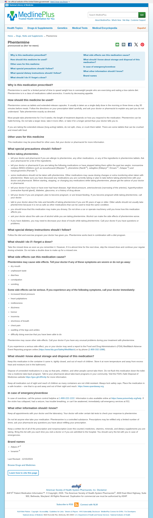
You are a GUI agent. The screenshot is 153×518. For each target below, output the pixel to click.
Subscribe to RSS (64, 504)
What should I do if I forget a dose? (28, 77)
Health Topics (15, 28)
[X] (136, 44)
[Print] (123, 44)
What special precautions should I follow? (32, 68)
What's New (116, 20)
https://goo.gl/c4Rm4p (36, 377)
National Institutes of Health (120, 515)
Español (141, 28)
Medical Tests (80, 28)
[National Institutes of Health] (7, 5)
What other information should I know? (103, 71)
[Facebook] (130, 44)
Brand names (90, 75)
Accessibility (43, 511)
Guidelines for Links (56, 511)
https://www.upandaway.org (91, 386)
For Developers (130, 511)
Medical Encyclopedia (104, 28)
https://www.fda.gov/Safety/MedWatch (57, 349)
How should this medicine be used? (28, 59)
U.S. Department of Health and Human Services (92, 515)
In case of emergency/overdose (99, 66)
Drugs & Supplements (40, 28)
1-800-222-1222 (67, 398)
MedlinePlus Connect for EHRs (112, 511)
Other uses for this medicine (24, 64)
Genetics (62, 28)
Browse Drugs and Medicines (21, 465)
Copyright (34, 511)
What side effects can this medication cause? (106, 55)
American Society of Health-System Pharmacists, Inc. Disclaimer (76, 490)
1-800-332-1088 (96, 349)
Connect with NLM (89, 504)
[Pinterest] (142, 44)
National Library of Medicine (21, 5)
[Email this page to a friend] (117, 44)
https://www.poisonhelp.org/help (126, 398)
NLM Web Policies (23, 511)
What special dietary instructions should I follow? (35, 73)
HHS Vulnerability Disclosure (89, 511)
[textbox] (113, 15)
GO (142, 15)
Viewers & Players (71, 511)
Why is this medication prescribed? (28, 55)
